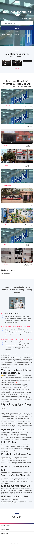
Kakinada (6, 224)
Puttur (3, 34)
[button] (15, 68)
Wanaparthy (21, 34)
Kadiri (5, 244)
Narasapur (14, 34)
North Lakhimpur (7, 185)
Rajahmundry (28, 34)
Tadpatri (8, 34)
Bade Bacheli (7, 105)
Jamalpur (6, 145)
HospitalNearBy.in (15, 544)
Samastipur (6, 205)
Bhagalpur (6, 165)
